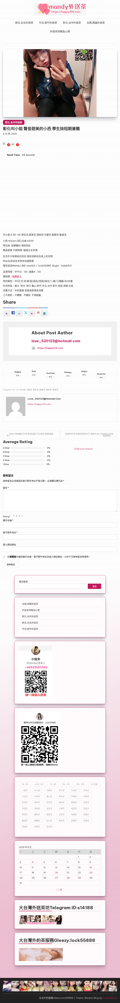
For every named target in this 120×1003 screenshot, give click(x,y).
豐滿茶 (25, 820)
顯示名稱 (8, 520)
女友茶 (37, 796)
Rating (6, 516)
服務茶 (42, 389)
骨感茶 (86, 820)
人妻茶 (25, 790)
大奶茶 (25, 796)
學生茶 (35, 389)
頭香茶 (62, 820)
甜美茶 (55, 389)
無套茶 (74, 808)
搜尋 (94, 586)
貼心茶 (49, 820)
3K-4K (25, 784)
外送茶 (86, 790)
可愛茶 (29, 389)
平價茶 (74, 796)
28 (68, 877)
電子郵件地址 (10, 532)
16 (91, 867)
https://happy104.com (50, 348)
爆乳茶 (37, 814)
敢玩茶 (62, 802)
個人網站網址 (9, 544)
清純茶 (49, 389)
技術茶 (37, 802)
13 (56, 867)
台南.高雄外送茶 (96, 22)
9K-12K (66, 784)
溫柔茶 (49, 808)
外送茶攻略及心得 (60, 31)
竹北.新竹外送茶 (48, 22)
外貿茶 (74, 790)
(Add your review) (83, 448)
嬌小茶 (49, 796)
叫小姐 (22, 389)
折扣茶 (49, 802)
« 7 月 (59, 889)
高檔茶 (37, 826)
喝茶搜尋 (23, 581)
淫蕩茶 (25, 808)
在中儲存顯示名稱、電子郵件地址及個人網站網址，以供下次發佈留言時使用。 (49, 556)
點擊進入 (17, 276)
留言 (6, 487)
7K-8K (53, 784)
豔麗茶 (37, 820)
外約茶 (62, 790)
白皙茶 (62, 814)
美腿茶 (86, 814)
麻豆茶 (49, 826)
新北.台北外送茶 (24, 22)
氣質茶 (86, 802)
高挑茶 (25, 826)
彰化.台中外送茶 (72, 22)
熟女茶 (86, 808)
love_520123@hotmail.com (55, 341)
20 (56, 872)
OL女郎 (94, 784)
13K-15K (80, 784)
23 (91, 872)
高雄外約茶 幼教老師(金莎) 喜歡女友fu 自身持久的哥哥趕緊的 (89, 435)
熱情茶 (25, 814)
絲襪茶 (74, 814)
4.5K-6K (15, 389)
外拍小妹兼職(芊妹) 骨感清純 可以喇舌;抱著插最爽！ (30, 435)
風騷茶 (74, 820)
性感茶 (25, 802)
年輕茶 (86, 796)
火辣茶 (62, 808)
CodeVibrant (110, 997)
